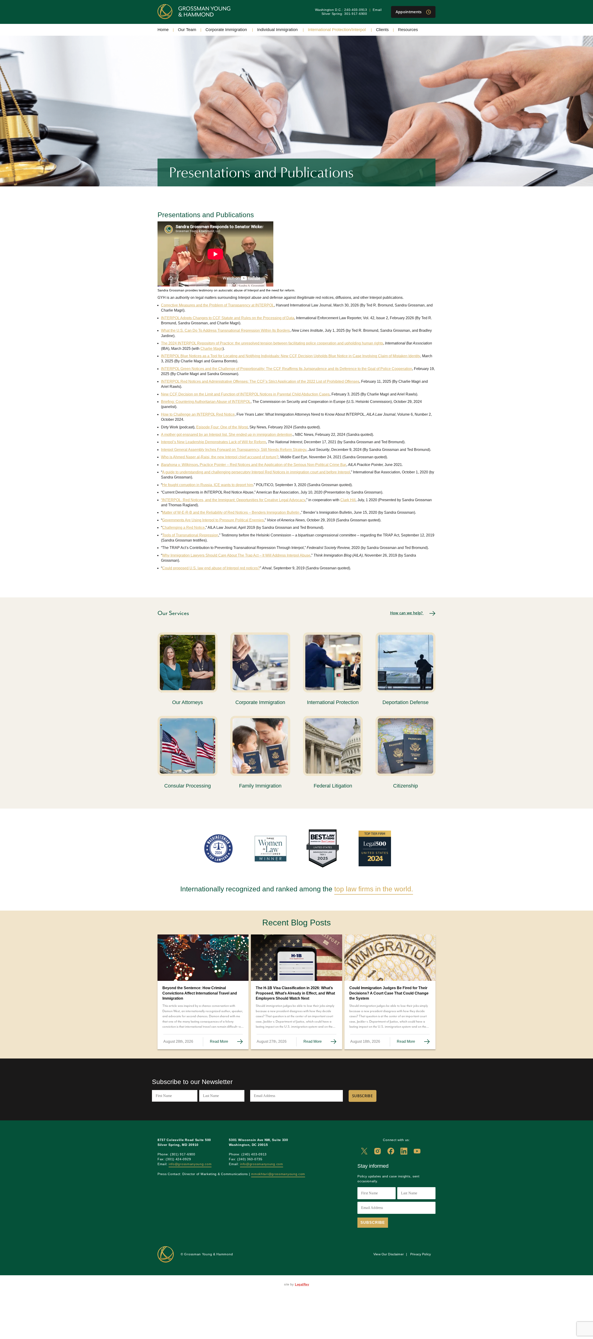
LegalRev (302, 1284)
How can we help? (407, 613)
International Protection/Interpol (337, 29)
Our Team (187, 29)
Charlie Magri (211, 349)
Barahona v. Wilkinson (179, 465)
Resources (408, 29)
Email (377, 10)
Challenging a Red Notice (183, 527)
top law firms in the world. (373, 889)
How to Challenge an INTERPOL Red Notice (198, 414)
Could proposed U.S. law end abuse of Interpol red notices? (211, 568)
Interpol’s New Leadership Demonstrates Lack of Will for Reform (213, 442)
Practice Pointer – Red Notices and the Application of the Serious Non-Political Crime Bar (273, 465)
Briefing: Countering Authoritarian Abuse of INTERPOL (206, 402)
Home (163, 29)
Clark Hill (348, 500)
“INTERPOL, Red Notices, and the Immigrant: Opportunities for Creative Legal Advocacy (233, 500)
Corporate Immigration (226, 29)
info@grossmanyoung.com (190, 1164)
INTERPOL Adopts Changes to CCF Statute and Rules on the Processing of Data (227, 318)
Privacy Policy (420, 1254)
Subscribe (362, 1095)
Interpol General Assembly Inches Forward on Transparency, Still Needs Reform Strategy (233, 450)
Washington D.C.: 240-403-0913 (341, 10)
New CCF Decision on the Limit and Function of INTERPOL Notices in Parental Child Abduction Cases (245, 394)
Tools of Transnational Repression (190, 535)
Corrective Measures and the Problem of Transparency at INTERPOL (217, 305)
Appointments (409, 11)
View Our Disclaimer (388, 1254)
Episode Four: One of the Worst (222, 427)
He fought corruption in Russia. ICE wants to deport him (207, 485)
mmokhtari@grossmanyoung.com (278, 1174)
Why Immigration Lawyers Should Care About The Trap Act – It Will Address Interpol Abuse (236, 555)
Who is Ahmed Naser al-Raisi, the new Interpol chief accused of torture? (219, 457)
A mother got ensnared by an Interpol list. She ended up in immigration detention (226, 435)
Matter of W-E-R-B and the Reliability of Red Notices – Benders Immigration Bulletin (231, 512)
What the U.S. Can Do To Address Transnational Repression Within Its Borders (225, 330)
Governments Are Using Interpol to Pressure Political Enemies (213, 520)
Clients (382, 29)
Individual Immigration (277, 29)
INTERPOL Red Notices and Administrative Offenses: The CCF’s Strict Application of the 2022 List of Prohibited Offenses (260, 381)
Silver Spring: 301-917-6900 (344, 14)
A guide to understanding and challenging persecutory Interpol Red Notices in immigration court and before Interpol (256, 472)
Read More (219, 1041)
